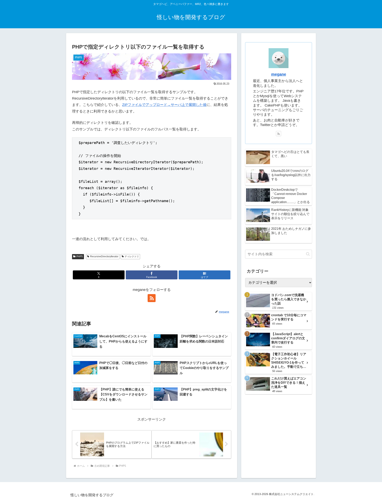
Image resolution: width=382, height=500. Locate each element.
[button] (307, 254)
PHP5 (79, 256)
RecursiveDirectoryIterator (104, 256)
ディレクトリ (132, 256)
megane (278, 74)
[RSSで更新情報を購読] (152, 298)
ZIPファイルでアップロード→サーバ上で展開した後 (164, 105)
